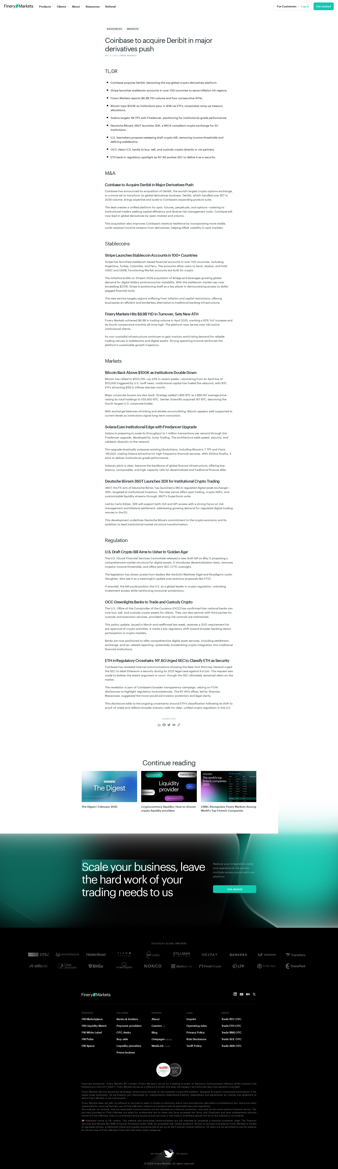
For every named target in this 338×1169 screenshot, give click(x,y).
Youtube (241, 994)
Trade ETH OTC (231, 1025)
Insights (133, 28)
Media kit (161, 1045)
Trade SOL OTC (231, 1039)
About (76, 6)
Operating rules (196, 1025)
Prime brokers (126, 1052)
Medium (248, 994)
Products (45, 6)
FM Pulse (87, 1039)
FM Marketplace (92, 1019)
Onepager (162, 1039)
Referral (110, 6)
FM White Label (92, 1032)
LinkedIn (235, 994)
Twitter (254, 994)
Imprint (191, 1019)
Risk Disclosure (196, 1039)
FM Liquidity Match (94, 1025)
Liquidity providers (129, 1045)
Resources (93, 6)
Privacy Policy (195, 1032)
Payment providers (129, 1025)
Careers (158, 1025)
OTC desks (124, 1032)
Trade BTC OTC (231, 1019)
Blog (154, 1032)
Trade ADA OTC (231, 1045)
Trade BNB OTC (231, 1032)
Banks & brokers (127, 1019)
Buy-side (122, 1039)
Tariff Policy (194, 1045)
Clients (61, 6)
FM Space (88, 1045)
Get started (323, 6)
